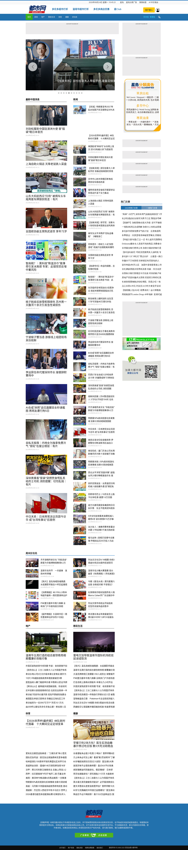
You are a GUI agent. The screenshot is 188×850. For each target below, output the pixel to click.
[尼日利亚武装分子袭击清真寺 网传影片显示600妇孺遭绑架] (79, 334)
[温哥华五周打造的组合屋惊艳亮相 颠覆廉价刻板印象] (46, 642)
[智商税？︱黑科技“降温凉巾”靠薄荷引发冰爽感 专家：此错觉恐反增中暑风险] (46, 250)
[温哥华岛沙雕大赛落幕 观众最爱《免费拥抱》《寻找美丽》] (79, 573)
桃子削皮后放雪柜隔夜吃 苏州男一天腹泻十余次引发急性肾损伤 (46, 303)
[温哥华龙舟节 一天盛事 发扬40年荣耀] (32, 573)
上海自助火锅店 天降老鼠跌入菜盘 (46, 163)
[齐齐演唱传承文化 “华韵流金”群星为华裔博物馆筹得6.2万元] (79, 410)
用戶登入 (149, 10)
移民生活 (51, 17)
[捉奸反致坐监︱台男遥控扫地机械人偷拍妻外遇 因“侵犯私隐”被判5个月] (79, 486)
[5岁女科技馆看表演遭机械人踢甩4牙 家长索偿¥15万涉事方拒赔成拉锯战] (79, 519)
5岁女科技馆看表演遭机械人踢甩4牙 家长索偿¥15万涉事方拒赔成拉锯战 (101, 519)
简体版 (146, 17)
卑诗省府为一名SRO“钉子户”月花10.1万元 (45, 703)
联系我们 (100, 848)
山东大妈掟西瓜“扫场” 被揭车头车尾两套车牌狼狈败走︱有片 (46, 198)
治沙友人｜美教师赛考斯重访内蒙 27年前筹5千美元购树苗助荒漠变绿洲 (101, 530)
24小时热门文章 (131, 208)
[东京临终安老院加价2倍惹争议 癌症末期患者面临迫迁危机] (79, 290)
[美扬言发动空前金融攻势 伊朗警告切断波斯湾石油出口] (79, 442)
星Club (117, 9)
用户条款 (71, 848)
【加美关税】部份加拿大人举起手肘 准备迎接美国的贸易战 (101, 171)
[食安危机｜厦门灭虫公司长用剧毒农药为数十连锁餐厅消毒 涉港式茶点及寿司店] (79, 453)
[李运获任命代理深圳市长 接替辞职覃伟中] (46, 359)
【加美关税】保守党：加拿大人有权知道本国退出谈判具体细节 (101, 225)
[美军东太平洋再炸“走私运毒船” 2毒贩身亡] (79, 236)
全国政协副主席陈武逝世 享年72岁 (46, 231)
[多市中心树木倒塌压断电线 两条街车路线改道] (79, 182)
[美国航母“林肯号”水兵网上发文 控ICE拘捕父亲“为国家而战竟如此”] (79, 149)
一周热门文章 (151, 208)
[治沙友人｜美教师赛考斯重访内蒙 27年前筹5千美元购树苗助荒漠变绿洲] (79, 529)
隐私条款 (79, 848)
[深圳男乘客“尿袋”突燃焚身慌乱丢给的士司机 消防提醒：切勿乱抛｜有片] (46, 465)
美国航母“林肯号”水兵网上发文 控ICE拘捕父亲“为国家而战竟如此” (101, 149)
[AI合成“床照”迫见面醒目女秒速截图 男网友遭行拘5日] (46, 394)
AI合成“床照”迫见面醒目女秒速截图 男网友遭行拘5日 (45, 409)
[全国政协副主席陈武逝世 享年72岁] (46, 218)
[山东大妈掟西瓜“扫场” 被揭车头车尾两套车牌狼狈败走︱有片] (46, 183)
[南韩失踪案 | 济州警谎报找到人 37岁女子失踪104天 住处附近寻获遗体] (79, 399)
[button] (159, 17)
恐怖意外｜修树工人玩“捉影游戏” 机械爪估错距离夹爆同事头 (101, 247)
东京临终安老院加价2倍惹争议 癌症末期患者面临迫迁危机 (101, 290)
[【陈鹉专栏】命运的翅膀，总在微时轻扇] (79, 268)
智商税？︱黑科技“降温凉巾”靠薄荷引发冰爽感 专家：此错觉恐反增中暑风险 (46, 266)
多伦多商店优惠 (101, 9)
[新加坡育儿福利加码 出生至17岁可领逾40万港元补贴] (79, 301)
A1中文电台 (153, 2)
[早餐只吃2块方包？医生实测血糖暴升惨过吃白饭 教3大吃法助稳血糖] (94, 729)
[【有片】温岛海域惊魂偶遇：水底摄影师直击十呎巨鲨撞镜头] (32, 584)
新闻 (36, 17)
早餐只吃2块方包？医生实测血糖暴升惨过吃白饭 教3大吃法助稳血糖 (93, 746)
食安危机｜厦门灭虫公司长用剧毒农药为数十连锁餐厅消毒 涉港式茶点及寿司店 (101, 454)
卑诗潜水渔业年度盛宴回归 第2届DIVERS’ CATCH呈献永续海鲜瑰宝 (101, 617)
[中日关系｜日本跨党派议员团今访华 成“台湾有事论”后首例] (46, 503)
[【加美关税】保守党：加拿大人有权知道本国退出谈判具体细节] (79, 225)
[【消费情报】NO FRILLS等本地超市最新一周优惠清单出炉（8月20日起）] (32, 595)
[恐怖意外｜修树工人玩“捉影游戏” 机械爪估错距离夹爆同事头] (79, 247)
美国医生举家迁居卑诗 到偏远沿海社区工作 (45, 698)
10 (81, 93)
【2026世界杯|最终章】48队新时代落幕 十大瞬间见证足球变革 (101, 138)
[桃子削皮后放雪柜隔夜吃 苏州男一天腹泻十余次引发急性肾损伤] (46, 288)
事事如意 (142, 2)
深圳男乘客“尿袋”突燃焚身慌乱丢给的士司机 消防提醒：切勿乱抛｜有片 (46, 481)
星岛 (122, 2)
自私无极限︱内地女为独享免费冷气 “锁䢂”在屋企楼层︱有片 (46, 444)
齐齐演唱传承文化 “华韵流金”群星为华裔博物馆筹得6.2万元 (101, 410)
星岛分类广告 (131, 2)
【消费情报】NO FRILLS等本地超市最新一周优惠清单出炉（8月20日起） (54, 595)
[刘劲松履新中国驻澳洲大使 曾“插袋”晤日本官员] (46, 115)
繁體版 (152, 17)
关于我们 (62, 848)
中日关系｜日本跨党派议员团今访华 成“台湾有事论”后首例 (46, 518)
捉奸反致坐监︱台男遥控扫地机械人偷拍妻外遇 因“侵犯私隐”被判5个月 (101, 486)
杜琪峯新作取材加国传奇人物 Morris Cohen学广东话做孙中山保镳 (102, 595)
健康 (67, 17)
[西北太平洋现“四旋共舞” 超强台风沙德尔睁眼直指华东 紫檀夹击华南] (79, 475)
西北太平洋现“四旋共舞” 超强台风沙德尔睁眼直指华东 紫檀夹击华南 (101, 475)
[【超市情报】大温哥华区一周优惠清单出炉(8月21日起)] (32, 617)
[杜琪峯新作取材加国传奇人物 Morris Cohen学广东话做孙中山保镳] (79, 595)
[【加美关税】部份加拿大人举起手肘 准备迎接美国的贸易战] (79, 171)
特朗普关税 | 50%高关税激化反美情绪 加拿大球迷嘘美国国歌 (101, 464)
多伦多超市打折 (60, 9)
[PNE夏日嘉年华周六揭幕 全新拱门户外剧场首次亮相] (32, 606)
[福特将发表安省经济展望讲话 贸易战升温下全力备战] (79, 192)
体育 (60, 17)
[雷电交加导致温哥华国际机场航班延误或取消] (94, 642)
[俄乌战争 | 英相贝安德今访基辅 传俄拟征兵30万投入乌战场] (79, 540)
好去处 (74, 17)
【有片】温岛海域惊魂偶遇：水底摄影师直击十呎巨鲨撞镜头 (54, 584)
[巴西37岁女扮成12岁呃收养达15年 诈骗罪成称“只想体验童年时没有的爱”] (79, 377)
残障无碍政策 (89, 848)
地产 (43, 17)
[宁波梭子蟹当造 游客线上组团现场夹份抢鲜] (46, 324)
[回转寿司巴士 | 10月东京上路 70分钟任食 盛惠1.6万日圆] (79, 497)
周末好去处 (31, 553)
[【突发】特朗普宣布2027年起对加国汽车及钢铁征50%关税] (79, 109)
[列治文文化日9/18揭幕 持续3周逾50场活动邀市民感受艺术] (79, 562)
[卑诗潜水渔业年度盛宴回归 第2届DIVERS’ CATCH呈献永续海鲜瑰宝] (79, 617)
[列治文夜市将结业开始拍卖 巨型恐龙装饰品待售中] (79, 606)
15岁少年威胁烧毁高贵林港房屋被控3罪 (44, 678)
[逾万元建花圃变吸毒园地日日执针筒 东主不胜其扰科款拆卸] (79, 508)
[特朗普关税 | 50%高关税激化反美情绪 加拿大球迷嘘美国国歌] (79, 464)
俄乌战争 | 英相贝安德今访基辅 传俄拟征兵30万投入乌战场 (101, 541)
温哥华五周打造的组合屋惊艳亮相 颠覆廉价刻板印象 (46, 657)
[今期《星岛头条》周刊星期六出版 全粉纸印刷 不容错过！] (79, 584)
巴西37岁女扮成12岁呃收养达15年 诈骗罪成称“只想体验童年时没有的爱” (101, 377)
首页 (29, 17)
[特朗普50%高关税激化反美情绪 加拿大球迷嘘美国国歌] (79, 421)
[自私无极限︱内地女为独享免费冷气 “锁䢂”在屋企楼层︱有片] (46, 429)
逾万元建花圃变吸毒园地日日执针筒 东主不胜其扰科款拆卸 (101, 508)
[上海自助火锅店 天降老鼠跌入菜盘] (46, 151)
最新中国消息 (33, 99)
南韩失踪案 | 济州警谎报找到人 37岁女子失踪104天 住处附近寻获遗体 (101, 399)
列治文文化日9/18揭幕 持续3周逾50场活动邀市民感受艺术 (101, 563)
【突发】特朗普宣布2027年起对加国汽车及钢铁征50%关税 (101, 110)
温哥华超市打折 (81, 9)
